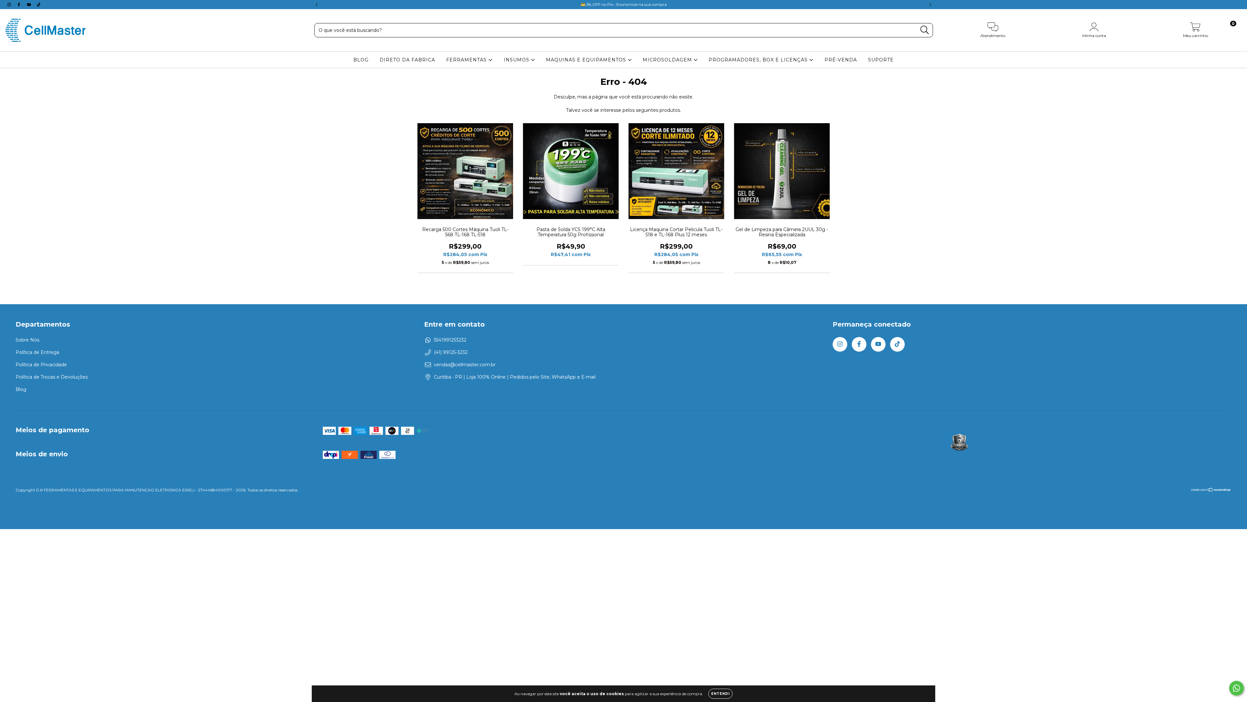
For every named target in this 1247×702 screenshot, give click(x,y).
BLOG (361, 60)
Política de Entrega (37, 352)
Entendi (720, 694)
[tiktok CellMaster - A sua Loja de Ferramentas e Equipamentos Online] (38, 4)
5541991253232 (450, 340)
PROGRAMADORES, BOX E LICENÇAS (759, 60)
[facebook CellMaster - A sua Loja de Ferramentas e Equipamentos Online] (19, 4)
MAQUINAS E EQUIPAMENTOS (587, 60)
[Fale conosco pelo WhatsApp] (1236, 688)
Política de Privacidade (41, 365)
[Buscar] (924, 30)
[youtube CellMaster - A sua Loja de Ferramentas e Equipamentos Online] (29, 4)
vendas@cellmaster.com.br (465, 365)
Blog (21, 389)
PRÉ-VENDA (841, 60)
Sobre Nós (27, 340)
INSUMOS (517, 60)
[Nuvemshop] (1211, 490)
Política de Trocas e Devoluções (52, 377)
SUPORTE (881, 60)
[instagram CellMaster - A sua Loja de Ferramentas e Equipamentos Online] (10, 4)
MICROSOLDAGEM (668, 60)
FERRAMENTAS (467, 60)
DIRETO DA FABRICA (407, 60)
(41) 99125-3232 (451, 352)
